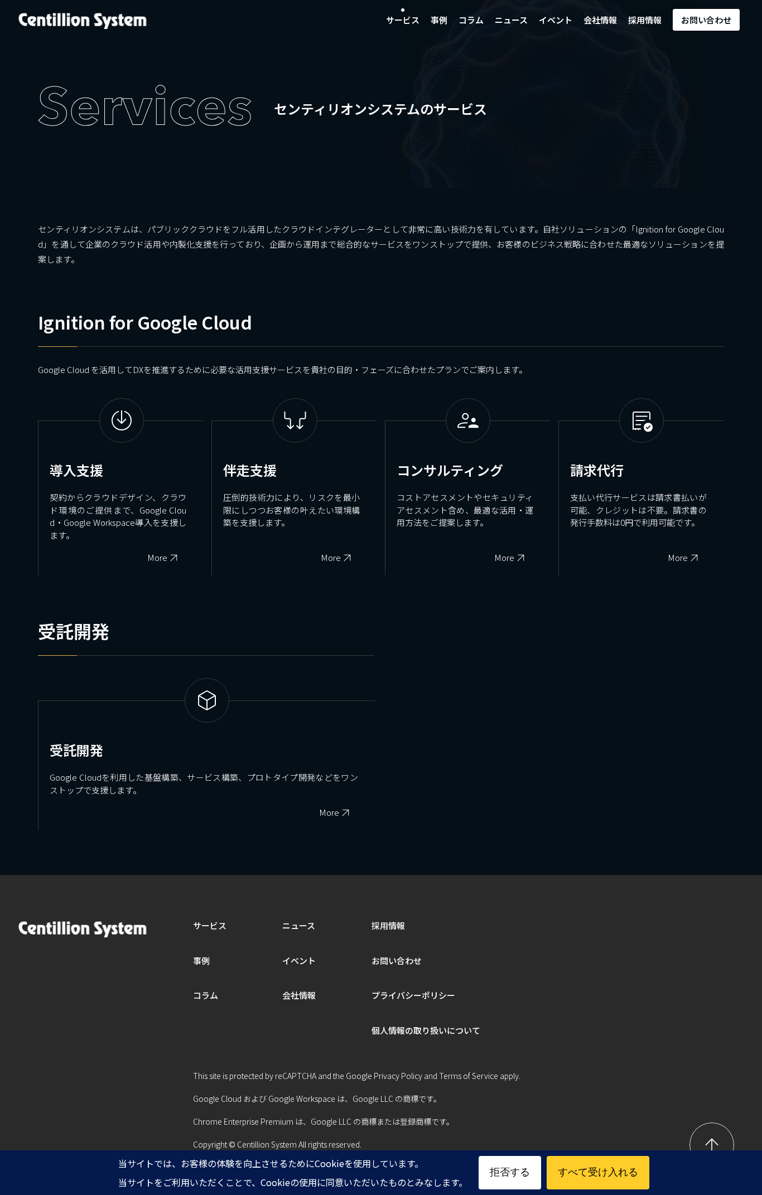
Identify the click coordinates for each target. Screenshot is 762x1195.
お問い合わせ (706, 20)
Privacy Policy (398, 1075)
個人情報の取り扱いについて (426, 1030)
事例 (439, 20)
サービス (402, 20)
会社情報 (600, 20)
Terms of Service (468, 1075)
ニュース (511, 20)
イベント (555, 20)
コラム (471, 20)
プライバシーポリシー (413, 995)
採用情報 (645, 20)
